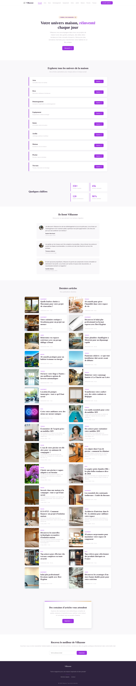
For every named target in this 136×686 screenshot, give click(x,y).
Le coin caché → (106, 2)
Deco (49, 3)
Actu (45, 3)
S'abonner (82, 653)
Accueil (40, 3)
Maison (83, 3)
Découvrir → (68, 48)
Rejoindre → (68, 621)
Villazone (28, 3)
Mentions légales (65, 677)
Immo (72, 3)
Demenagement (57, 3)
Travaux (94, 3)
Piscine (88, 3)
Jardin (77, 3)
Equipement (66, 3)
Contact (73, 677)
